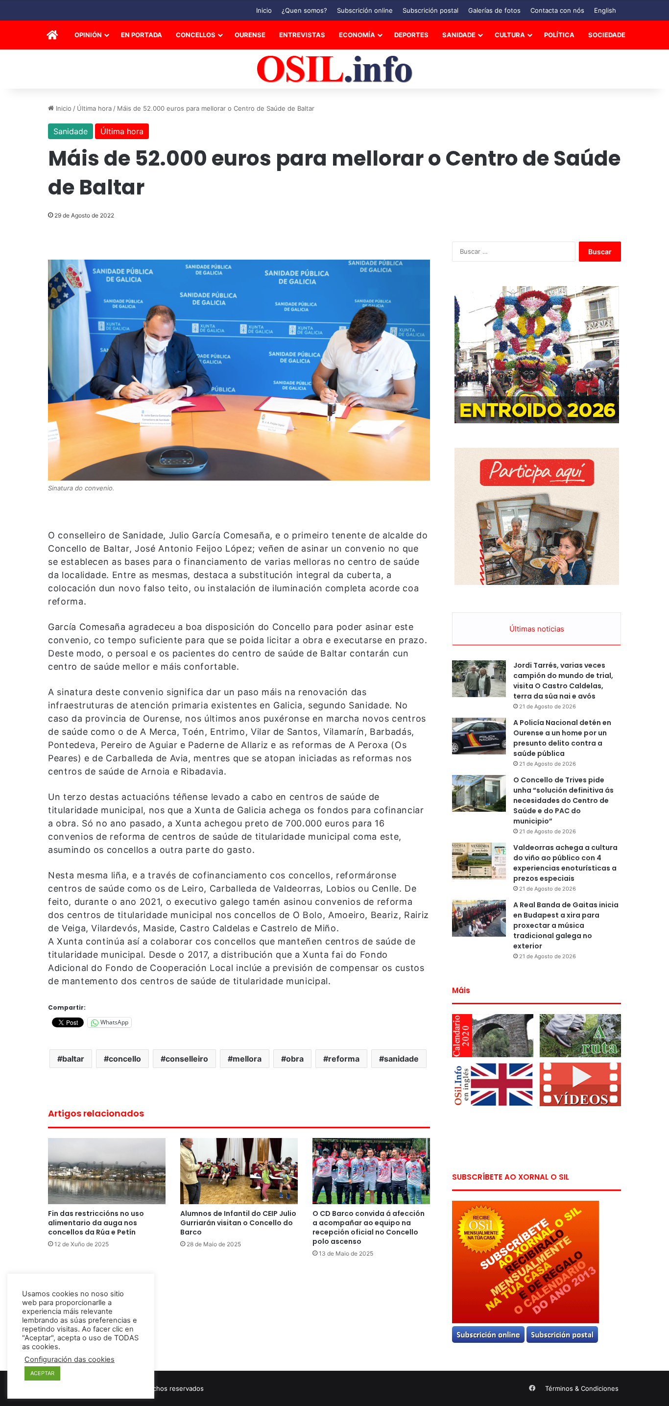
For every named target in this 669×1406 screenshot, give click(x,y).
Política (559, 35)
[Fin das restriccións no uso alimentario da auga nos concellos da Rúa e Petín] (107, 1171)
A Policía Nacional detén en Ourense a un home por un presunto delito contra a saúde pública (562, 738)
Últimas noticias (536, 628)
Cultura (510, 35)
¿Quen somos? (304, 10)
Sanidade (459, 35)
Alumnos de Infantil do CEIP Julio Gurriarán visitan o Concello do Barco (238, 1223)
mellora (247, 1059)
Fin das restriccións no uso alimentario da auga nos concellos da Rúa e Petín (96, 1223)
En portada (141, 35)
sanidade (401, 1059)
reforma (343, 1059)
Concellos (195, 35)
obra (295, 1059)
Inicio (264, 10)
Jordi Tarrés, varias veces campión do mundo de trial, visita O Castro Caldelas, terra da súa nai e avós (563, 680)
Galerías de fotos (494, 10)
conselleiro (187, 1059)
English (605, 10)
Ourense (250, 35)
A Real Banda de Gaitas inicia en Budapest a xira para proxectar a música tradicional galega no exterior (566, 925)
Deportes (411, 35)
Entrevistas (302, 35)
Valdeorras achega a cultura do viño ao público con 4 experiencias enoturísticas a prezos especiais (565, 863)
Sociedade (606, 35)
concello (125, 1059)
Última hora (94, 108)
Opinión (88, 35)
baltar (73, 1059)
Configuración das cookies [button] (69, 1359)
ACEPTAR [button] (42, 1373)
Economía (357, 35)
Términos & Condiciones (582, 1388)
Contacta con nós (557, 10)
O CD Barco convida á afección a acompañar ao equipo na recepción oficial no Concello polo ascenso (368, 1227)
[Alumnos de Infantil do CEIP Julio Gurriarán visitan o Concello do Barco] (239, 1171)
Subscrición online (365, 10)
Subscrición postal (430, 10)
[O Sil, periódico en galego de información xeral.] (334, 69)
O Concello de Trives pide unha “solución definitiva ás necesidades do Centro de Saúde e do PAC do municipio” (563, 800)
